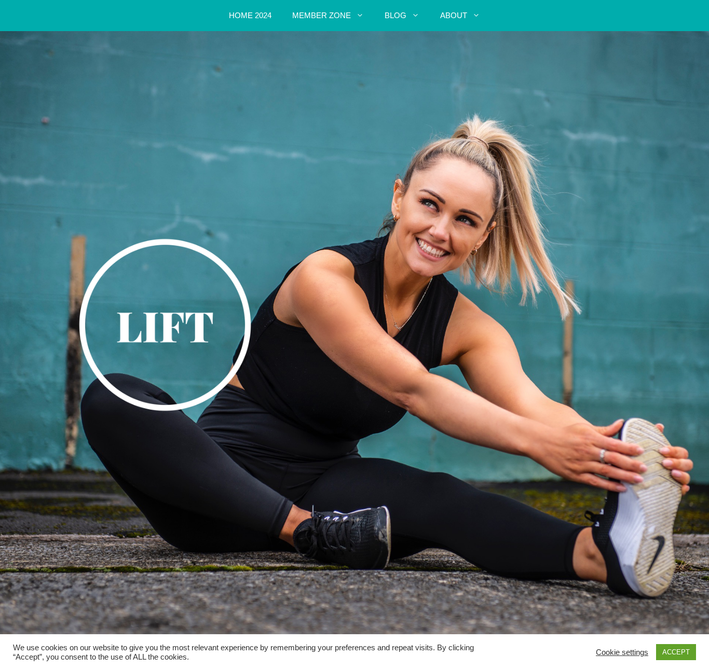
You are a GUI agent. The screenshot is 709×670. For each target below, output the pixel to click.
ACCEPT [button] (676, 652)
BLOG (395, 15)
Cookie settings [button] (622, 652)
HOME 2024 (250, 15)
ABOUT (453, 15)
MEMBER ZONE (321, 15)
